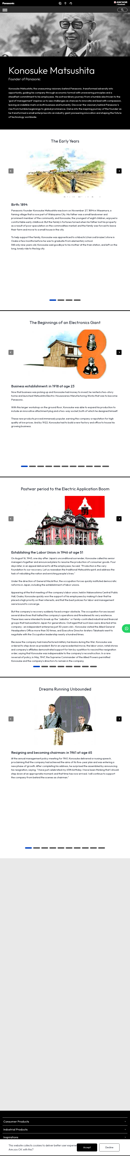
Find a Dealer (66, 3)
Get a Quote (60, 3)
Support (71, 3)
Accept (87, 1147)
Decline (109, 1147)
